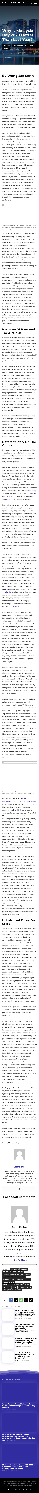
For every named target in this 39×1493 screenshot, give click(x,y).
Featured (18, 1346)
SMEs (27, 1285)
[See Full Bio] (26, 1260)
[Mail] (16, 1489)
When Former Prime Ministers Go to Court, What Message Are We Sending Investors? (25, 1313)
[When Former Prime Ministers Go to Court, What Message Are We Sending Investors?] (8, 1315)
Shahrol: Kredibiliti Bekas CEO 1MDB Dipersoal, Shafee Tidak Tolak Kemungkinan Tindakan (26, 1341)
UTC (4, 1290)
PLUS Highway (30, 801)
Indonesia (25, 1274)
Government (17, 45)
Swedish (6, 1287)
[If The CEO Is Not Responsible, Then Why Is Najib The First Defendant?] (8, 1357)
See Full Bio (19, 1260)
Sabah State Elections (13, 1285)
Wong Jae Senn (14, 1290)
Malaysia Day (8, 1279)
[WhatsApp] (21, 1300)
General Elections (11, 1274)
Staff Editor (23, 53)
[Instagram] (12, 1489)
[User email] (19, 1189)
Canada (24, 1269)
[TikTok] (19, 1489)
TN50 (16, 606)
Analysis (6, 45)
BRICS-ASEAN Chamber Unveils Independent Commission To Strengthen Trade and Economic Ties (25, 1328)
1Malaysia (7, 592)
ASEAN (17, 1334)
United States (24, 1287)
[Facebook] (11, 1300)
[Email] (26, 1300)
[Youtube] (30, 1489)
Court (17, 1360)
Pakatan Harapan (23, 1279)
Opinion (6, 48)
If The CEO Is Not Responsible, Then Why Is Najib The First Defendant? (25, 1355)
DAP (7, 496)
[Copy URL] (31, 1300)
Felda (20, 1272)
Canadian (7, 1272)
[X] (16, 1300)
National (29, 45)
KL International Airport (14, 1277)
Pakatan (32, 493)
